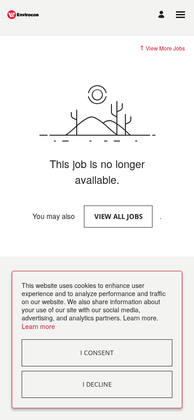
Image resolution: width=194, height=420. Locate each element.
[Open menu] (180, 14)
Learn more (38, 326)
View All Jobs (118, 216)
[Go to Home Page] (29, 14)
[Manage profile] (162, 14)
